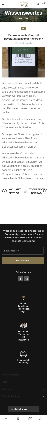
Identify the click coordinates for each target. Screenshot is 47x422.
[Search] (37, 3)
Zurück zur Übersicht (25, 191)
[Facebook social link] (20, 278)
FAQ (26, 18)
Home (21, 18)
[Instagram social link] (26, 278)
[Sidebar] (3, 130)
